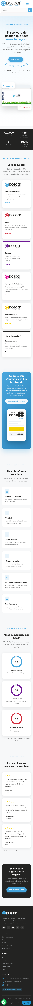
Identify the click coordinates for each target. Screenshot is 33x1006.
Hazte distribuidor (7, 964)
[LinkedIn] (13, 927)
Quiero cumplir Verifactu (16, 401)
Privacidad (17, 1003)
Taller (3, 940)
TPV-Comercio (6, 949)
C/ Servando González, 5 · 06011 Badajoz (17, 979)
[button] (27, 3)
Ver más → (8, 203)
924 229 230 (8, 982)
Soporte (4, 961)
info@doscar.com (10, 985)
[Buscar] (30, 10)
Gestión (4, 943)
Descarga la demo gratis (16, 66)
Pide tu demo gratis (16, 890)
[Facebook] (4, 927)
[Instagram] (8, 927)
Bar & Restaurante (7, 937)
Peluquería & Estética (8, 946)
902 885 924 (18, 982)
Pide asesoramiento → (11, 352)
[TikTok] (22, 927)
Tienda (4, 958)
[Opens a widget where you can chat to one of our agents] (26, 1003)
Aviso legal (10, 1003)
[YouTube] (17, 927)
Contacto (4, 969)
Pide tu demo (15, 59)
